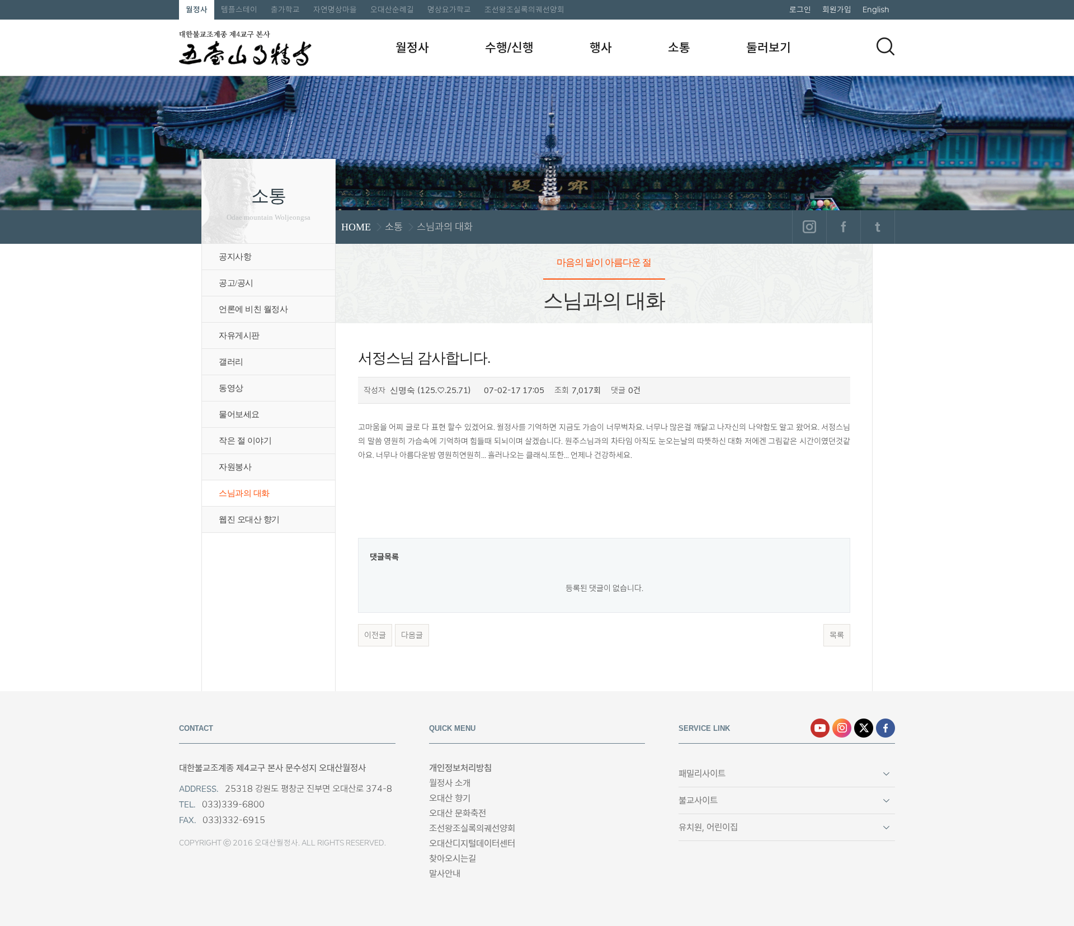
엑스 (863, 728)
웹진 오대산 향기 (249, 519)
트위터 (877, 227)
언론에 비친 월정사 (253, 309)
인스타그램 (809, 227)
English (876, 9)
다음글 (412, 635)
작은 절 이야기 (245, 440)
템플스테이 (239, 9)
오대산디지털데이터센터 (472, 843)
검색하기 (885, 46)
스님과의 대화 (244, 493)
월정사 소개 (449, 783)
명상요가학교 (449, 9)
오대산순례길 (392, 9)
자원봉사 (235, 466)
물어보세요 (239, 414)
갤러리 (231, 361)
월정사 (197, 9)
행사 (601, 47)
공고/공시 (236, 282)
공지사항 (235, 256)
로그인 (800, 9)
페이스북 (843, 227)
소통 (679, 47)
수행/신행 (509, 47)
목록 (837, 635)
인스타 (841, 728)
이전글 (375, 635)
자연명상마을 (335, 9)
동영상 (231, 388)
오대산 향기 (449, 798)
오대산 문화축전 (457, 813)
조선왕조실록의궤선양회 (524, 9)
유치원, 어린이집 (708, 827)
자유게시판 (239, 335)
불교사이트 (698, 800)
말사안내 (444, 874)
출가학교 (285, 9)
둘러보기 (768, 47)
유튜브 (820, 728)
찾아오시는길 (452, 858)
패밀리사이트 (702, 773)
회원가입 (836, 9)
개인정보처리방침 (460, 768)
